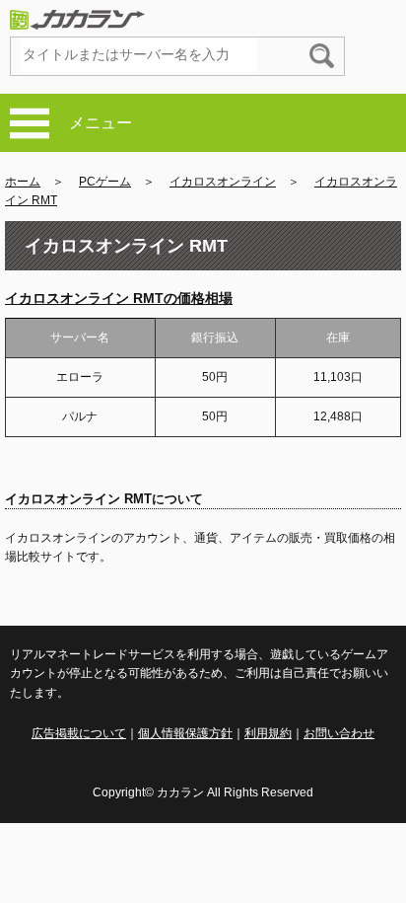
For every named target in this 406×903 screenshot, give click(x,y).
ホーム (22, 181)
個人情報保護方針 (185, 733)
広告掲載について (79, 733)
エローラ (79, 377)
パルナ (80, 416)
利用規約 (268, 733)
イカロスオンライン (222, 181)
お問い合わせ (339, 733)
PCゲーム (105, 181)
